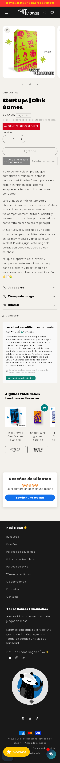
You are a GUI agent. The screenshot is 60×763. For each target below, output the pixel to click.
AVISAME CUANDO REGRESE (21, 126)
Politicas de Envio (17, 566)
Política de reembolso (35, 743)
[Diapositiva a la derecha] (37, 84)
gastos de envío (13, 120)
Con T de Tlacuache (27, 739)
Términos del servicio (44, 748)
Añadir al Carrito (15, 450)
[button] (6, 12)
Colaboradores (16, 581)
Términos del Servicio (19, 574)
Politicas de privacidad (20, 551)
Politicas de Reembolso (21, 559)
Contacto (12, 596)
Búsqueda (12, 536)
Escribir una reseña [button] (30, 497)
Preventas (12, 589)
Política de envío (32, 753)
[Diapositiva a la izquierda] (22, 84)
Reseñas (11, 544)
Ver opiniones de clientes (20, 378)
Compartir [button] (12, 315)
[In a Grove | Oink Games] (15, 417)
